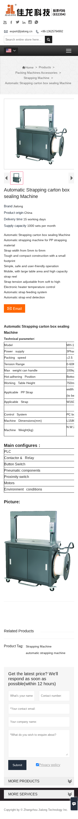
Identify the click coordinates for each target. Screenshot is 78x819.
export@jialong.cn (21, 31)
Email (14, 308)
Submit (17, 765)
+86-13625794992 (52, 31)
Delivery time (13, 219)
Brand (8, 206)
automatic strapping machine (45, 653)
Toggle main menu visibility (69, 50)
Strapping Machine (36, 78)
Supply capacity (15, 225)
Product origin (14, 212)
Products (45, 67)
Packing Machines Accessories (36, 72)
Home (28, 67)
